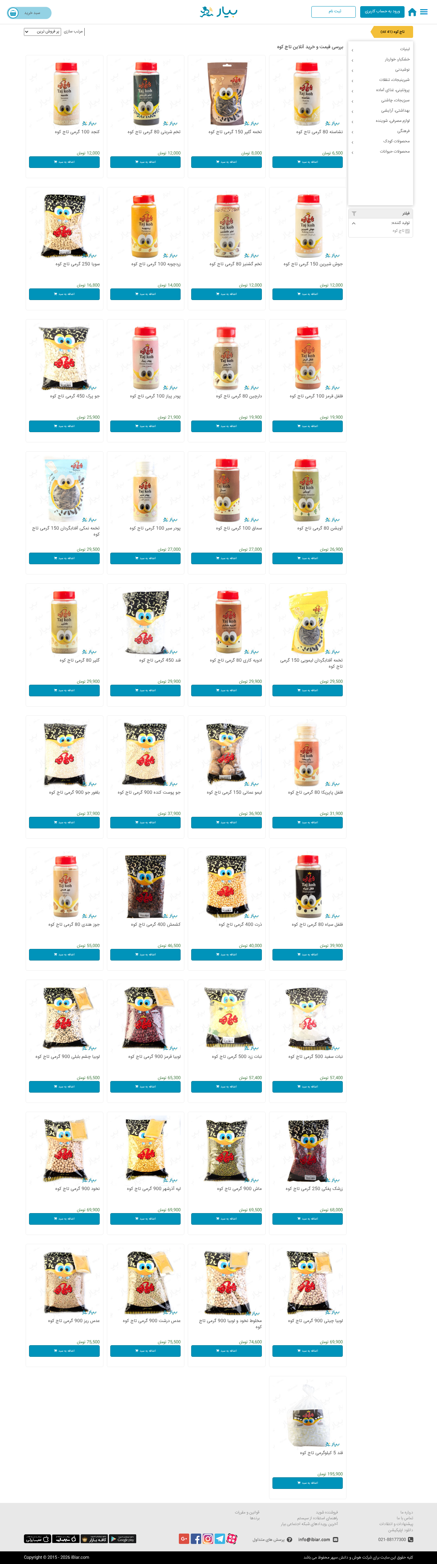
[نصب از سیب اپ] (66, 1542)
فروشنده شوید (327, 1512)
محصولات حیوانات (395, 151)
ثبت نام (335, 11)
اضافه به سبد (310, 162)
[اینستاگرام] (207, 1543)
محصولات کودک (396, 141)
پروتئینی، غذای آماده (393, 90)
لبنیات (405, 49)
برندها (254, 1518)
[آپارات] (231, 1543)
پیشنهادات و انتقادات (396, 1524)
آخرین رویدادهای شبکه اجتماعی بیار (309, 1524)
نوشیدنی (402, 70)
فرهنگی (403, 131)
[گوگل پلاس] (184, 1543)
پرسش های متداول (269, 1540)
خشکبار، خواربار (397, 59)
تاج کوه (399, 231)
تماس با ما (405, 1518)
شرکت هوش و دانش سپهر (351, 1557)
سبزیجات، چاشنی (395, 100)
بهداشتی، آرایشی (395, 111)
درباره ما (406, 1512)
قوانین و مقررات (247, 1512)
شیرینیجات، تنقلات (394, 80)
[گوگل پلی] (122, 1542)
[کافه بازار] (94, 1542)
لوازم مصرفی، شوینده (393, 121)
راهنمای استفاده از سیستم (317, 1518)
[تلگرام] (219, 1543)
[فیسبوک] (196, 1543)
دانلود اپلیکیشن (400, 1530)
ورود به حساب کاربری (382, 11)
